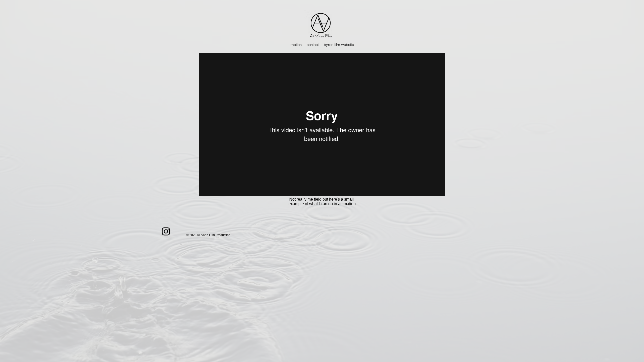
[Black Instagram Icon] (165, 231)
